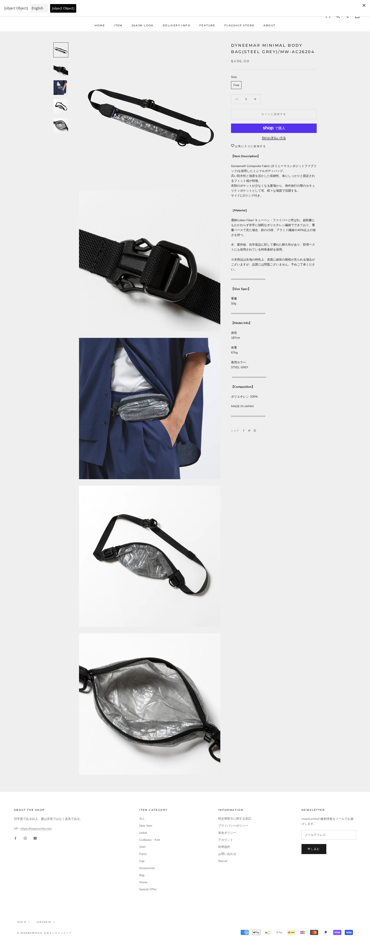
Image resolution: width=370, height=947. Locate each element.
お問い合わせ (227, 854)
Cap (141, 861)
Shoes (143, 882)
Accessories (147, 868)
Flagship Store (239, 25)
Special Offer (148, 889)
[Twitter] (249, 430)
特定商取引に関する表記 (234, 819)
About (269, 25)
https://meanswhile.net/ (36, 829)
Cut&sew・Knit (149, 840)
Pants (143, 854)
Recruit (222, 861)
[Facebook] (243, 430)
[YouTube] (35, 837)
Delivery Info (176, 25)
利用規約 (224, 847)
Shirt (142, 847)
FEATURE (207, 25)
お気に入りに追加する (250, 146)
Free (236, 85)
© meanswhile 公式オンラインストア (44, 932)
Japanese (43, 922)
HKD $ (21, 922)
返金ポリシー (227, 833)
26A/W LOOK (142, 25)
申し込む (314, 848)
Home (100, 25)
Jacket (143, 833)
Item (118, 25)
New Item (145, 826)
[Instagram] (25, 837)
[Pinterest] (255, 430)
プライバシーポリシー (233, 826)
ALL (142, 819)
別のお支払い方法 (274, 138)
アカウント (225, 840)
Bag (141, 875)
